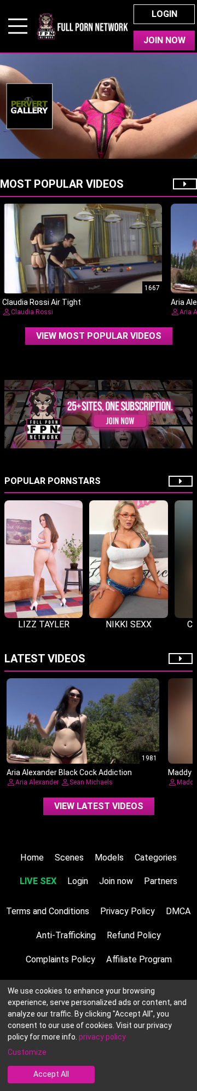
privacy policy (102, 1036)
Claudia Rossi (32, 312)
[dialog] (98, 1035)
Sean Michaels (91, 782)
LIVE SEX (38, 881)
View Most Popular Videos (98, 336)
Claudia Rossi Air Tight (41, 302)
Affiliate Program (139, 959)
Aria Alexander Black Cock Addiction (69, 772)
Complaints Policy (60, 959)
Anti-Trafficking (66, 935)
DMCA (178, 911)
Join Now (164, 40)
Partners (160, 881)
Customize (27, 1052)
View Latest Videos (98, 806)
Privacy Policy (127, 911)
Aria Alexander (37, 782)
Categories (156, 857)
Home (32, 857)
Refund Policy (134, 935)
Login (164, 14)
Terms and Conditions (47, 911)
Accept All (51, 1074)
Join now (116, 881)
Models (109, 857)
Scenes (69, 857)
